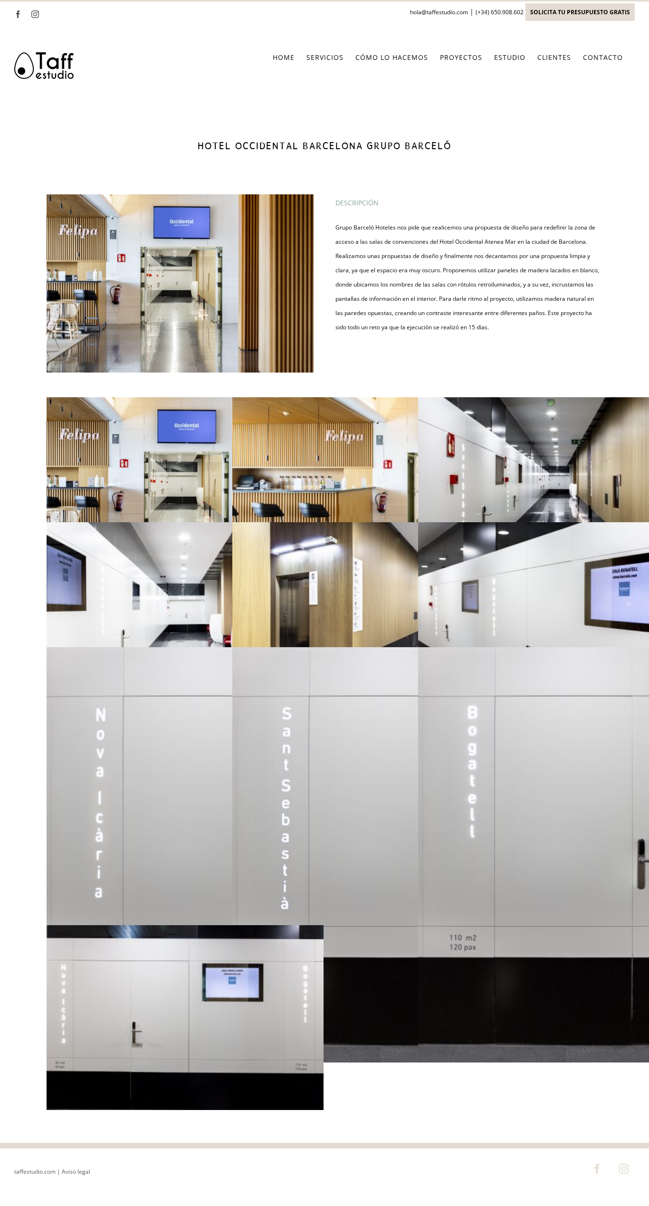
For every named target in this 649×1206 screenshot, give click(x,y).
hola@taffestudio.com (439, 12)
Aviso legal (76, 1172)
